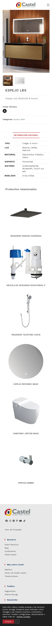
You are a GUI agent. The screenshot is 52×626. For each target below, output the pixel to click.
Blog (7, 548)
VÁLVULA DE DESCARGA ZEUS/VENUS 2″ (26, 285)
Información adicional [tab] (26, 135)
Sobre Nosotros (12, 545)
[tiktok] (24, 521)
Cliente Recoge (11, 595)
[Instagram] (10, 521)
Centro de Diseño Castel (15, 573)
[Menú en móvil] (48, 5)
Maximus (8, 570)
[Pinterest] (17, 521)
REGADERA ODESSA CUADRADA (26, 236)
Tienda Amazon (11, 576)
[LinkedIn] (14, 521)
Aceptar (8, 622)
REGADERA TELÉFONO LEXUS (26, 334)
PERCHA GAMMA (26, 483)
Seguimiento (10, 591)
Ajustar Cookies (23, 617)
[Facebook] (6, 521)
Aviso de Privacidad (13, 530)
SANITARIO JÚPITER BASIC (26, 433)
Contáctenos (10, 551)
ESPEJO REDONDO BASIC (26, 384)
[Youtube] (20, 521)
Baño (23, 119)
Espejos (16, 119)
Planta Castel (11, 555)
